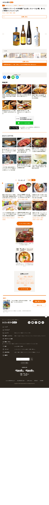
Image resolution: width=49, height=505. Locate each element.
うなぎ (19, 335)
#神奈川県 (30, 276)
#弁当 (7, 199)
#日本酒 (38, 219)
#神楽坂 (22, 283)
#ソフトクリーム (29, 280)
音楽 (13, 343)
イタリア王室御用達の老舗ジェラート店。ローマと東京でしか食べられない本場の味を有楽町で (9, 214)
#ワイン (38, 217)
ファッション (22, 343)
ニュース (6, 332)
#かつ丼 (19, 199)
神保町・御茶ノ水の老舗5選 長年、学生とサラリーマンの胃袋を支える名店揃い (39, 97)
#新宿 (18, 283)
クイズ (6, 343)
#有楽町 (4, 219)
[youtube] (39, 322)
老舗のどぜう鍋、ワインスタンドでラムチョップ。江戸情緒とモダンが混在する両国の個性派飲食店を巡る (39, 150)
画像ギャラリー (21, 5)
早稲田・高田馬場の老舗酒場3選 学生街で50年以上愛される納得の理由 (9, 96)
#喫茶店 (34, 219)
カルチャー (29, 343)
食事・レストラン (9, 5)
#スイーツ (12, 217)
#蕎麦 (42, 199)
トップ (6, 326)
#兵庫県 (4, 199)
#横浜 (25, 276)
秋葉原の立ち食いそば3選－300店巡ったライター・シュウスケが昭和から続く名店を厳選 (39, 196)
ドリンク (38, 352)
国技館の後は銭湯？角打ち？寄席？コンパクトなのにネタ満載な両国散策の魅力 (23, 166)
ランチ (35, 335)
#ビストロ (34, 217)
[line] (32, 322)
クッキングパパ (17, 349)
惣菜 (22, 352)
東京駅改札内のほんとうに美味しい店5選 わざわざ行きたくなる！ (9, 112)
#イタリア (4, 217)
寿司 (15, 335)
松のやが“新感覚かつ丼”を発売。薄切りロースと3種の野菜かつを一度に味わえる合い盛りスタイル (24, 196)
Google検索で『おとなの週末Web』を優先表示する (30, 127)
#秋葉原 (34, 199)
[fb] (36, 322)
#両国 (19, 217)
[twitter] (29, 322)
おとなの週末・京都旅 (19, 346)
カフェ (39, 335)
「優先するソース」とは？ (25, 128)
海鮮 (18, 352)
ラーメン (27, 335)
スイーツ (43, 335)
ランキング (6, 329)
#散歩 (22, 217)
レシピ (33, 343)
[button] (3, 34)
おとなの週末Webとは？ (10, 380)
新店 (22, 332)
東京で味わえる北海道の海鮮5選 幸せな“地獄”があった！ (24, 95)
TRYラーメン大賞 (8, 338)
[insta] (42, 322)
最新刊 (6, 355)
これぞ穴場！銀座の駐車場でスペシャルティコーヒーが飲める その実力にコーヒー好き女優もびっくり (9, 169)
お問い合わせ (29, 380)
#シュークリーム (21, 280)
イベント (26, 332)
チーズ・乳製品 (32, 352)
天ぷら (23, 335)
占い (3, 343)
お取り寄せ (6, 352)
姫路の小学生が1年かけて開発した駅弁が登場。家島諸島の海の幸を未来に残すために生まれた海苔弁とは (9, 196)
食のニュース (17, 332)
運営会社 (36, 380)
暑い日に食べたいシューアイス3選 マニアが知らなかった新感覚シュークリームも (9, 151)
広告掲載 (41, 380)
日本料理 (15, 5)
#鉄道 (21, 278)
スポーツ (17, 343)
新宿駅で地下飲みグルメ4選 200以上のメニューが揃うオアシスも (24, 112)
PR (29, 332)
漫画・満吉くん (32, 349)
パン (31, 335)
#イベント (20, 276)
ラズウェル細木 (25, 349)
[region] (24, 38)
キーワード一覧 (24, 362)
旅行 (5, 346)
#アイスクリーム (27, 278)
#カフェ (8, 217)
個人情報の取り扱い (21, 380)
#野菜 (26, 199)
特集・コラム (7, 341)
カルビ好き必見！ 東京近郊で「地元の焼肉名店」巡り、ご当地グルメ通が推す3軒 (23, 151)
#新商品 (11, 199)
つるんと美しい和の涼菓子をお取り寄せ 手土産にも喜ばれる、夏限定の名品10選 (39, 167)
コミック (6, 349)
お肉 (15, 352)
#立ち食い (38, 199)
